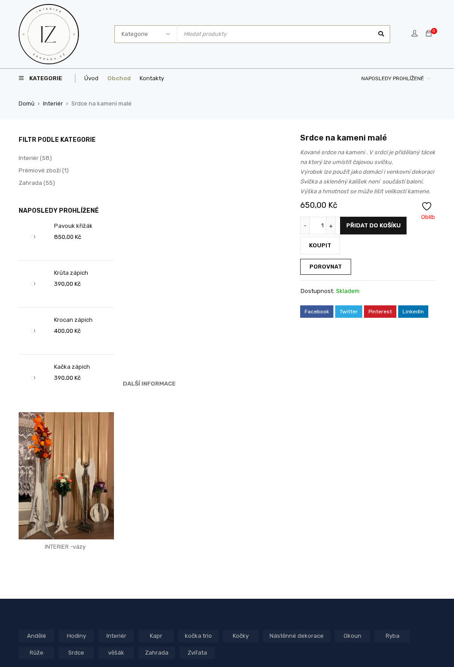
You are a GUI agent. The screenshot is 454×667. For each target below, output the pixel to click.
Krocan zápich (73, 319)
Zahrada (156, 652)
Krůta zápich (71, 272)
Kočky (241, 635)
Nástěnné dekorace (297, 635)
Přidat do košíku (373, 225)
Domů (27, 103)
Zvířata (197, 652)
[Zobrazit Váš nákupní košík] (429, 34)
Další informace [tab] (149, 383)
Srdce (76, 652)
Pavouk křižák (73, 225)
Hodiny (76, 635)
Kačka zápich (72, 366)
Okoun (352, 635)
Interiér (53, 103)
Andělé (36, 635)
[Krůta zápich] (33, 283)
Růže (36, 652)
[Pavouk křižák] (33, 236)
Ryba (392, 635)
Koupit (320, 245)
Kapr (156, 635)
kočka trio (198, 635)
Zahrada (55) (37, 182)
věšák (116, 652)
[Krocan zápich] (33, 330)
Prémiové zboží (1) (44, 170)
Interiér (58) (35, 158)
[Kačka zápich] (33, 377)
